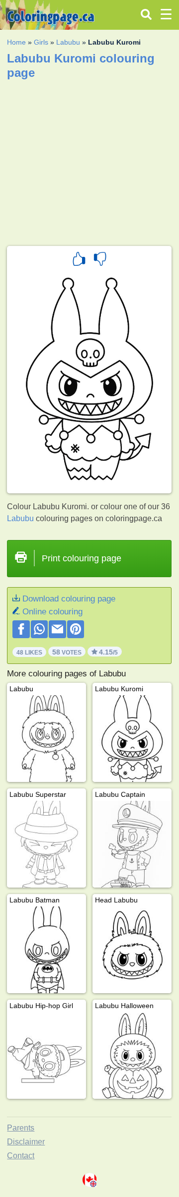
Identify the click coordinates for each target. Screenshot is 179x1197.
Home (16, 42)
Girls (41, 42)
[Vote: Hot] (79, 260)
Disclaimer (26, 1141)
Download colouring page (68, 598)
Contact (20, 1155)
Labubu (68, 42)
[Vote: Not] (100, 260)
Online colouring (52, 611)
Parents (20, 1128)
